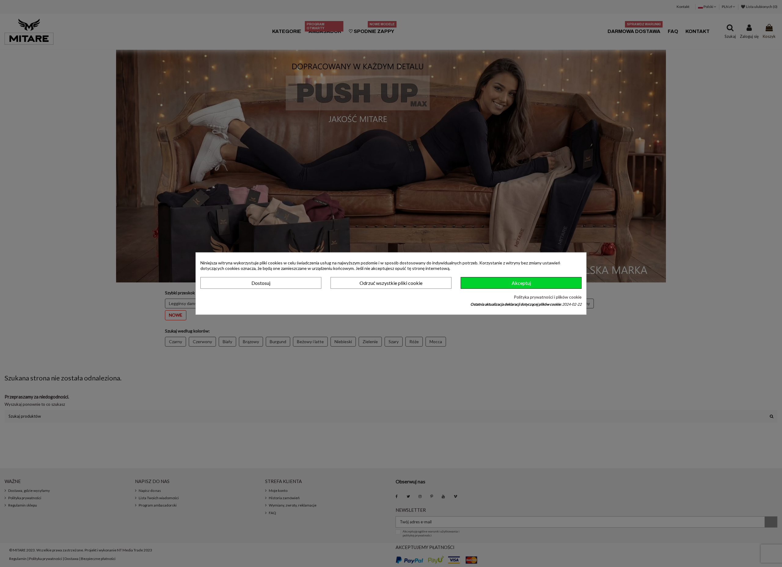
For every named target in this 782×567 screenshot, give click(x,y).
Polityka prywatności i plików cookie (548, 297)
